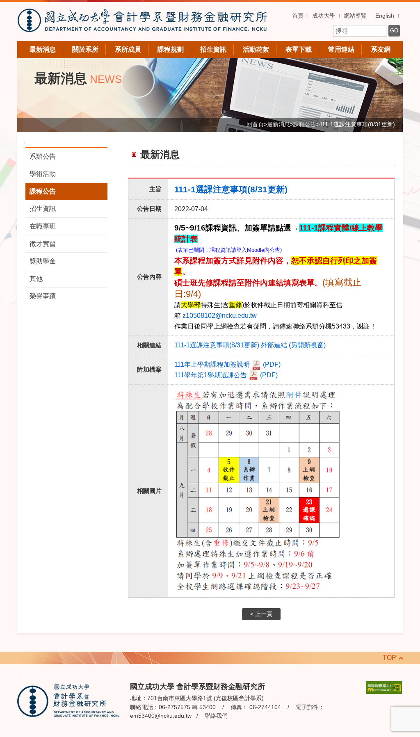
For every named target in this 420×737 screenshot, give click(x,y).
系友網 (380, 49)
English (384, 15)
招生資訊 (213, 49)
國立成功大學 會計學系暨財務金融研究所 (142, 21)
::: (286, 13)
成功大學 (323, 15)
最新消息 (43, 49)
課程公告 (43, 191)
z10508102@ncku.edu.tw (220, 315)
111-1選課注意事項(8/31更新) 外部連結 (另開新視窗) (250, 345)
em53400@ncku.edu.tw (161, 715)
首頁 (298, 15)
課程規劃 (171, 49)
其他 (36, 278)
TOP (389, 657)
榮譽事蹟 (43, 295)
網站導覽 (355, 15)
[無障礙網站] (384, 686)
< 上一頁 (261, 614)
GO (394, 30)
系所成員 (128, 49)
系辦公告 (43, 156)
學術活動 (43, 173)
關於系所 (85, 49)
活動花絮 (256, 49)
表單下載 (298, 49)
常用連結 (341, 49)
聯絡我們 (216, 715)
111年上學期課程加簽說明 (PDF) (227, 364)
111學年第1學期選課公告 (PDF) (226, 375)
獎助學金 (43, 261)
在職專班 (43, 226)
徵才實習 (43, 243)
